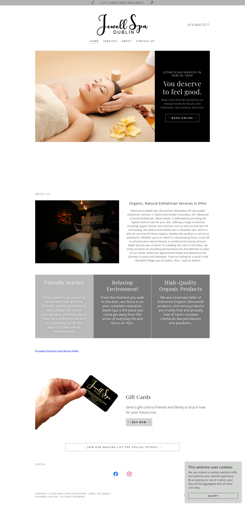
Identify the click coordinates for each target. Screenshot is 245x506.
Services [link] (110, 41)
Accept (213, 496)
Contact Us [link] (145, 41)
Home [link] (94, 41)
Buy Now (139, 422)
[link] (122, 24)
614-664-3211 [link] (199, 24)
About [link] (127, 41)
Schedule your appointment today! (123, 172)
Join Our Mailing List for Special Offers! (122, 447)
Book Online (182, 118)
